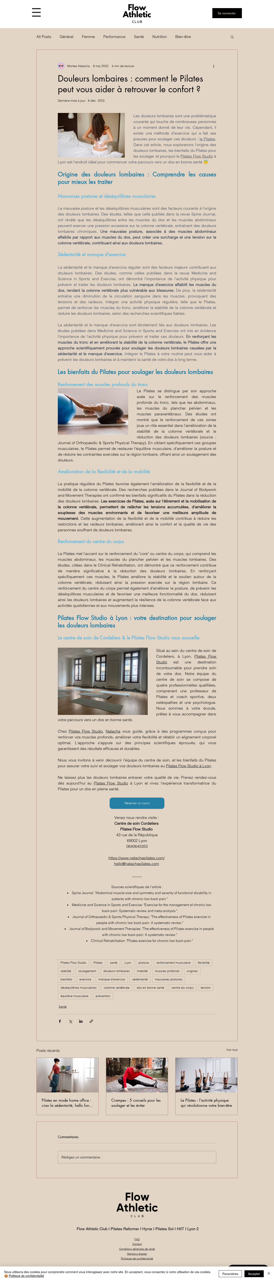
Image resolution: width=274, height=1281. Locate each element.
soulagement (87, 971)
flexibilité (204, 963)
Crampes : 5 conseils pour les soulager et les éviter (136, 1103)
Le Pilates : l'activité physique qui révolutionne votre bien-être (206, 1103)
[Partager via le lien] (91, 1021)
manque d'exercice (111, 979)
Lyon (128, 963)
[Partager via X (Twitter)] (70, 1021)
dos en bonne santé (150, 988)
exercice (85, 979)
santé (113, 963)
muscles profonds (167, 971)
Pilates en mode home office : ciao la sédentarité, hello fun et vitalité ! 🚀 (66, 1103)
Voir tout (232, 1050)
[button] (36, 12)
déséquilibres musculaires (79, 988)
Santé (139, 36)
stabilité (66, 971)
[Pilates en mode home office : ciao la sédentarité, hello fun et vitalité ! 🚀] (67, 1075)
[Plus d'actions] (213, 66)
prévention (103, 996)
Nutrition (159, 36)
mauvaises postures (168, 979)
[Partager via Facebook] (60, 1021)
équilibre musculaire (74, 996)
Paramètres (230, 1274)
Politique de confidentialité (26, 1276)
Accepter (254, 1274)
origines (192, 971)
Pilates (98, 963)
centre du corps (182, 988)
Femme (88, 36)
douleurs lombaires (116, 971)
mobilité (142, 971)
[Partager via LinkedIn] (81, 1021)
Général (66, 36)
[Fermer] (268, 1274)
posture (143, 963)
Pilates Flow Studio (73, 963)
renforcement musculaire (173, 963)
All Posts (43, 36)
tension (206, 988)
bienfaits (66, 979)
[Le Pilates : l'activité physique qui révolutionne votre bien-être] (206, 1075)
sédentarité (140, 979)
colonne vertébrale (117, 988)
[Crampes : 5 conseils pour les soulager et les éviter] (137, 1075)
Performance (114, 36)
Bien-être (183, 36)
